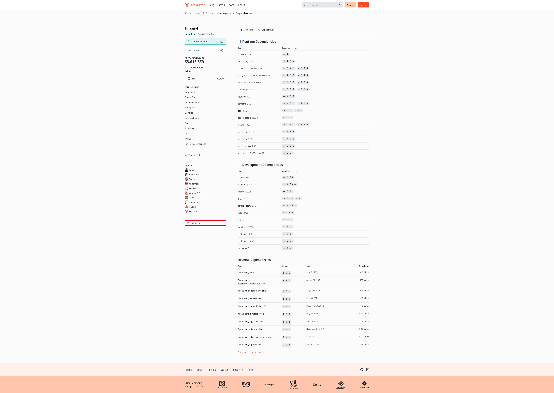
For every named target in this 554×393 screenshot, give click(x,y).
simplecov (245, 227)
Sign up (363, 5)
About (188, 370)
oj (242, 198)
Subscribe (189, 128)
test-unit (245, 234)
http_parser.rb (254, 75)
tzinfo (243, 110)
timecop (245, 248)
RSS (187, 133)
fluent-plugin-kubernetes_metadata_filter (252, 281)
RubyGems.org (193, 383)
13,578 (220, 78)
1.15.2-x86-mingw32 (218, 13)
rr (241, 220)
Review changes (192, 118)
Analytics (189, 138)
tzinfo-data (248, 117)
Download (189, 112)
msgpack (251, 82)
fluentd (197, 13)
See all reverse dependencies (251, 352)
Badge (188, 123)
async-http (247, 184)
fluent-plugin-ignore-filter (250, 329)
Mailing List (190, 107)
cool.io (250, 68)
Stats (221, 5)
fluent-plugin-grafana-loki (250, 321)
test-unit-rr (246, 241)
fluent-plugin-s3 (246, 272)
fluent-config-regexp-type (251, 313)
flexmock (244, 191)
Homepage (190, 92)
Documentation (192, 102)
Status (224, 370)
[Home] (186, 13)
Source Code (191, 97)
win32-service (247, 146)
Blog (211, 5)
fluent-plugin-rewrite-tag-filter (253, 306)
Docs (231, 5)
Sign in (350, 5)
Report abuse (193, 223)
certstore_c (246, 61)
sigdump (244, 96)
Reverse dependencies (195, 144)
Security (238, 370)
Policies (211, 370)
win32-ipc (245, 139)
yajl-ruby (251, 153)
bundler (244, 54)
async (243, 177)
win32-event (246, 132)
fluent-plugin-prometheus (250, 344)
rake (243, 212)
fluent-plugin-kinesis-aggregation (254, 337)
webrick (244, 125)
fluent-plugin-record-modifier (252, 290)
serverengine (246, 89)
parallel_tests (248, 205)
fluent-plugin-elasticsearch (251, 298)
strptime (244, 103)
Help (250, 370)
